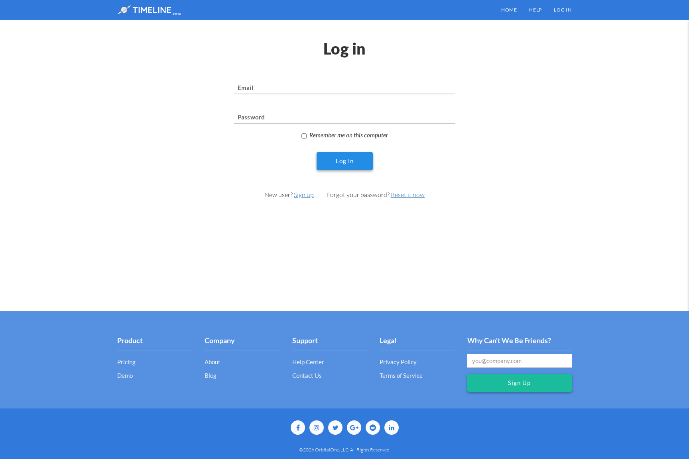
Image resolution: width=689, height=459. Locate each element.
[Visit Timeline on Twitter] (335, 428)
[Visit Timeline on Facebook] (298, 428)
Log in (563, 10)
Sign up (304, 195)
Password (251, 117)
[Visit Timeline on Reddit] (372, 428)
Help (535, 10)
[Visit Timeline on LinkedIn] (391, 428)
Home (509, 10)
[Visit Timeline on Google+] (354, 428)
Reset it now (408, 195)
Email (245, 87)
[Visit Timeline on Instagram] (316, 428)
